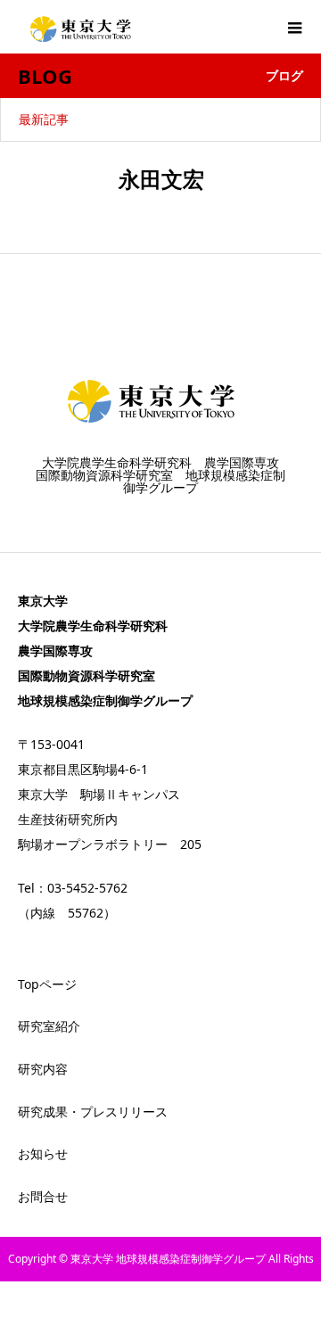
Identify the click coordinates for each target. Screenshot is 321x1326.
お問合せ (43, 1196)
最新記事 (44, 119)
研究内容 (43, 1068)
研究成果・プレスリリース (93, 1111)
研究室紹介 (49, 1025)
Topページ (47, 984)
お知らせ (43, 1153)
